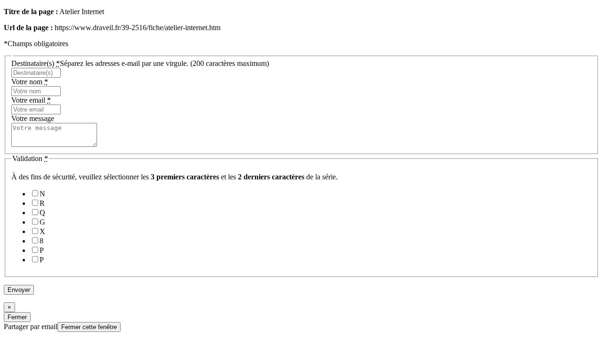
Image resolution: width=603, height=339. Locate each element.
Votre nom (29, 82)
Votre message (32, 118)
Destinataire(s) (140, 63)
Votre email (31, 100)
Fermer (17, 317)
